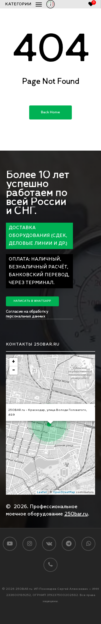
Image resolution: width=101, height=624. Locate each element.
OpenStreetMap (64, 492)
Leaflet (42, 492)
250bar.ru (76, 514)
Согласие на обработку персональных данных (27, 314)
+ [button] (13, 362)
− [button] (13, 370)
